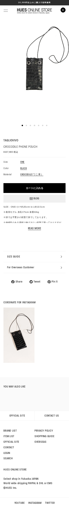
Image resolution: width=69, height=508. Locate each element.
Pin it (55, 281)
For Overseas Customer (20, 267)
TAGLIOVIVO (10, 140)
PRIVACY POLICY (43, 430)
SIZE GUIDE (13, 256)
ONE (22, 162)
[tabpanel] (34, 68)
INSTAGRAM (35, 503)
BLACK (23, 168)
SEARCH (8, 458)
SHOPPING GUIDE (44, 436)
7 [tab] (46, 125)
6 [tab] (42, 125)
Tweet (37, 281)
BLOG (36, 198)
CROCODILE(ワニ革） (31, 174)
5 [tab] (38, 125)
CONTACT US (51, 415)
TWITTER (50, 503)
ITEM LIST (8, 436)
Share (19, 281)
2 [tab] (26, 125)
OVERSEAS (40, 441)
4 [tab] (34, 125)
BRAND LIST (10, 430)
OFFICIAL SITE (17, 415)
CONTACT (8, 447)
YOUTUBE (19, 503)
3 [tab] (30, 125)
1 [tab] (22, 125)
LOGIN (6, 453)
